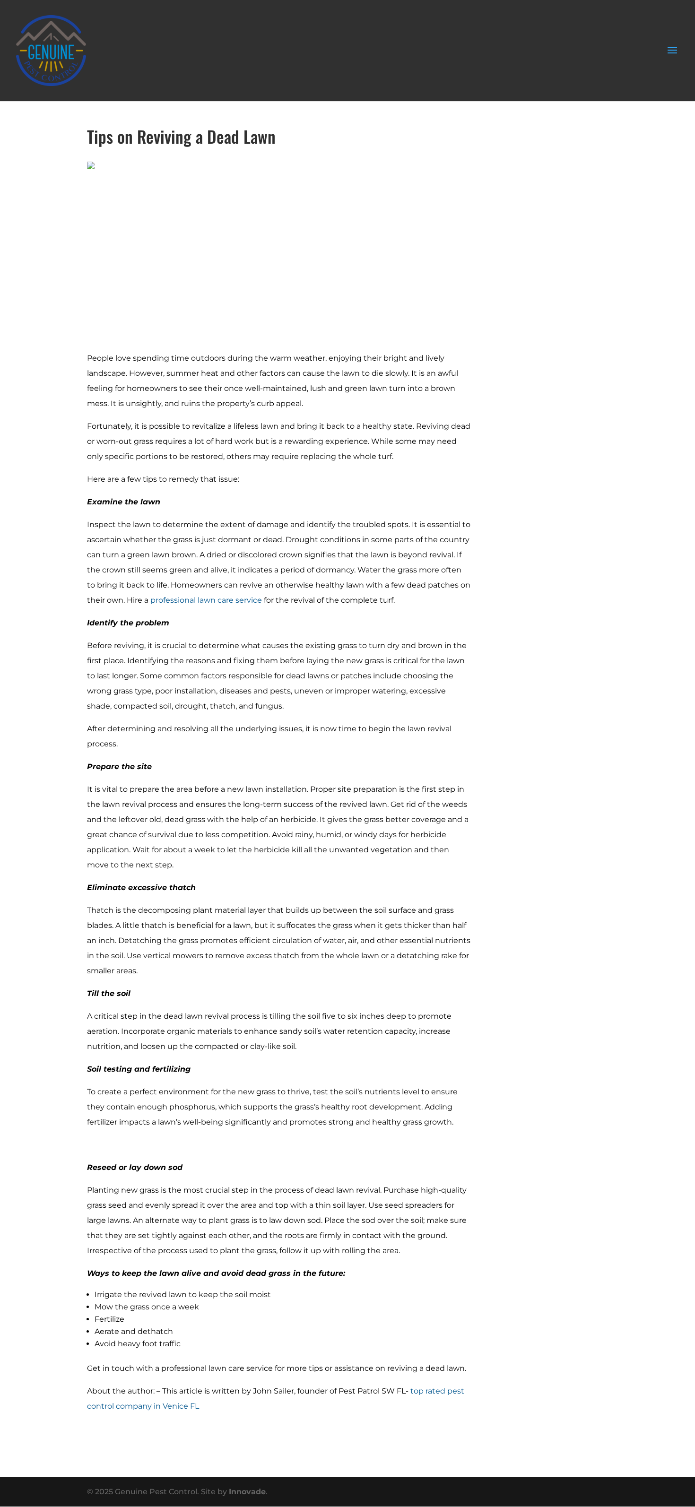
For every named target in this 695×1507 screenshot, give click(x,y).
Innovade (247, 1491)
